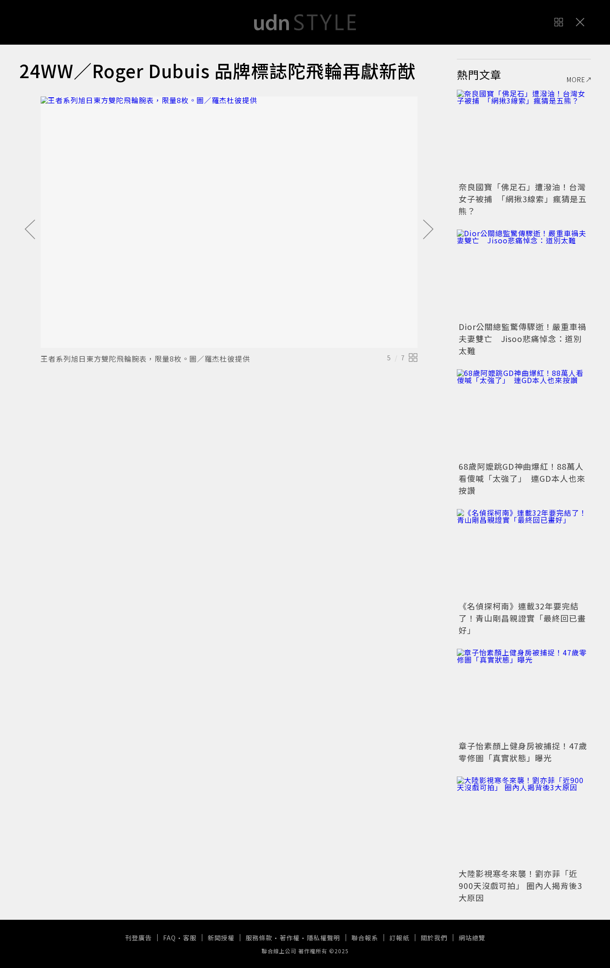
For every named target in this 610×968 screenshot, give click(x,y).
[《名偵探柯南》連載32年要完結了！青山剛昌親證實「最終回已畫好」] (524, 553)
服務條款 (259, 938)
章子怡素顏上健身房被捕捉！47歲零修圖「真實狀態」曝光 (523, 752)
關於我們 (434, 937)
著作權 (290, 938)
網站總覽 (472, 937)
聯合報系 (364, 937)
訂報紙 (399, 937)
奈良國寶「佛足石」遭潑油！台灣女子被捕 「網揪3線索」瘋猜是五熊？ (523, 199)
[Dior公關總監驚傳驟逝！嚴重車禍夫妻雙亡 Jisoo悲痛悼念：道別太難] (524, 274)
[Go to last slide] (30, 230)
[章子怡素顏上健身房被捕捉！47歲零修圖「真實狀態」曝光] (524, 693)
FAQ (169, 938)
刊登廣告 (138, 937)
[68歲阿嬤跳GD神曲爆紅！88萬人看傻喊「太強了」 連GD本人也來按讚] (524, 414)
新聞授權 (221, 937)
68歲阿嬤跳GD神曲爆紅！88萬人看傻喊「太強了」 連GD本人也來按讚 (522, 478)
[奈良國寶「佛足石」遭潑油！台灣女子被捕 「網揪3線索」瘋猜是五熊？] (524, 134)
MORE (576, 79)
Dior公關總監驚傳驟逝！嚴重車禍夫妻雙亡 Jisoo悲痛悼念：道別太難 (522, 338)
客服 (189, 938)
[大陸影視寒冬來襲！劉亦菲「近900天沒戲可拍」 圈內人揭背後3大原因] (524, 821)
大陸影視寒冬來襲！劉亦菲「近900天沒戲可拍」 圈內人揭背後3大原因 (520, 885)
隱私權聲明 (323, 938)
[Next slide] (428, 230)
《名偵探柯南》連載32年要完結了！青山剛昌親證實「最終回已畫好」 (522, 618)
